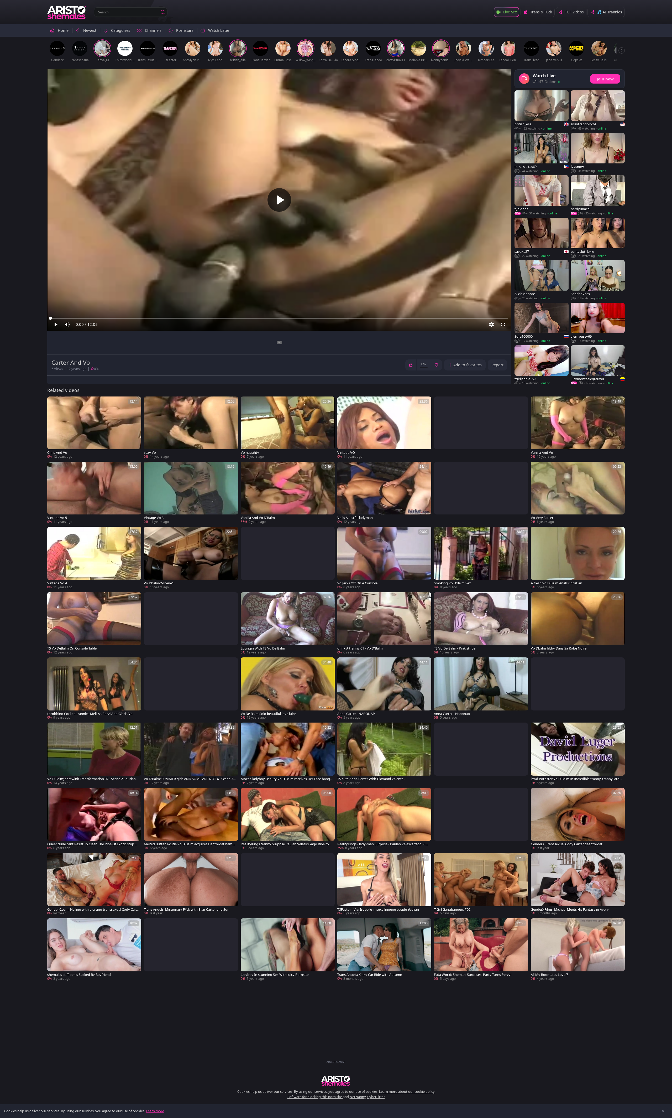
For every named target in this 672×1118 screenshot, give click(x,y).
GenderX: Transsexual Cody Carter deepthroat (566, 844)
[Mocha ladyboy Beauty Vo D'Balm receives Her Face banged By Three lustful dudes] (288, 754)
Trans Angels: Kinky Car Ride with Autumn (369, 974)
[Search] (162, 12)
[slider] (279, 318)
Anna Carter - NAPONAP (356, 713)
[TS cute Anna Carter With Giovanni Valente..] (384, 754)
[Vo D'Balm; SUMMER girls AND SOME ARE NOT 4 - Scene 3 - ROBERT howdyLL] (191, 754)
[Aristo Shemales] (67, 12)
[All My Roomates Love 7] (578, 949)
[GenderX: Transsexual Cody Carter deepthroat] (578, 819)
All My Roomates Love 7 (549, 974)
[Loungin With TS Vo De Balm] (288, 623)
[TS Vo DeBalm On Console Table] (94, 623)
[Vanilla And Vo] (578, 427)
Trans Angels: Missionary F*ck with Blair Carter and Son (186, 909)
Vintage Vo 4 (57, 583)
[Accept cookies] (663, 1111)
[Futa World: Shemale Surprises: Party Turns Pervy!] (481, 949)
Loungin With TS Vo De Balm (263, 648)
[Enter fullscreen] (503, 324)
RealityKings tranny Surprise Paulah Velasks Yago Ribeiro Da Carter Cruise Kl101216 (286, 844)
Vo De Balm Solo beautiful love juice (268, 713)
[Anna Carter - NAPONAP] (384, 688)
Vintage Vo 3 (154, 517)
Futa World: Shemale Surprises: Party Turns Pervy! (472, 974)
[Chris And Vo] (94, 427)
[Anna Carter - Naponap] (481, 688)
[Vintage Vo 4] (94, 558)
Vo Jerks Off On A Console (357, 583)
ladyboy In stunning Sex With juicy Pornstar (275, 974)
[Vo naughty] (288, 427)
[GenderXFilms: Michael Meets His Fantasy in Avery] (578, 884)
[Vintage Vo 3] (191, 493)
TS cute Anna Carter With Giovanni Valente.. (371, 779)
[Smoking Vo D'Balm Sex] (481, 558)
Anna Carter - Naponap (452, 713)
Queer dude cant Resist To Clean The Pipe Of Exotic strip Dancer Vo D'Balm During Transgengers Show (93, 844)
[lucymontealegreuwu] (598, 365)
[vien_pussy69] (598, 323)
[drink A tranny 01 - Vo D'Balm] (384, 623)
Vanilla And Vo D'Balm (258, 517)
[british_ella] (541, 110)
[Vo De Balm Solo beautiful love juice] (288, 688)
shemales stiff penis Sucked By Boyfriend (79, 974)
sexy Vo (150, 452)
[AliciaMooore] (541, 280)
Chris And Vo (57, 452)
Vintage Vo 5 (57, 517)
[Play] (279, 200)
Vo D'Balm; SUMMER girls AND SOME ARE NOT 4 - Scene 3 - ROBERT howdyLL (189, 779)
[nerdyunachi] (598, 195)
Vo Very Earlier (542, 517)
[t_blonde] (541, 195)
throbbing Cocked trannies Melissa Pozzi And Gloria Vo (90, 713)
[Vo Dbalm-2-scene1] (191, 558)
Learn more (155, 1111)
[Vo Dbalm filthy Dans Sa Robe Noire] (578, 623)
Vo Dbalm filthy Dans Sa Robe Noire (558, 648)
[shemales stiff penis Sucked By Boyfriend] (94, 949)
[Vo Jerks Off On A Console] (384, 558)
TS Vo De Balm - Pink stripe (454, 648)
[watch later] (53, 403)
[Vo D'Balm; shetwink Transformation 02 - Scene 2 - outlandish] (94, 754)
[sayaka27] (541, 238)
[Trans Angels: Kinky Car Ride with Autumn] (384, 949)
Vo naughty (250, 452)
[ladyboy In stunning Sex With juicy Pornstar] (288, 949)
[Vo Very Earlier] (578, 493)
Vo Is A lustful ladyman (355, 517)
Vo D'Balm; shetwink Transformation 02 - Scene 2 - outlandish (93, 779)
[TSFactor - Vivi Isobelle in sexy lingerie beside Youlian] (384, 884)
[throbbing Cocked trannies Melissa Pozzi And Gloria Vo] (94, 688)
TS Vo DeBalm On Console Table (72, 648)
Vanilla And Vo (542, 452)
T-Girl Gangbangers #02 (452, 909)
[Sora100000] (541, 323)
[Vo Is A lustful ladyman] (384, 493)
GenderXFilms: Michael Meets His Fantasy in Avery (570, 909)
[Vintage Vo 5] (94, 493)
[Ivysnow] (598, 153)
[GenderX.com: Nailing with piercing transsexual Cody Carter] (94, 884)
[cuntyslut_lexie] (598, 238)
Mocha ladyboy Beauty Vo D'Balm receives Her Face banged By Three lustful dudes (286, 779)
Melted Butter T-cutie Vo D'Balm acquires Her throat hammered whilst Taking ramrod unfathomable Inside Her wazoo (189, 844)
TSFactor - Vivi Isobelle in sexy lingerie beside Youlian (378, 909)
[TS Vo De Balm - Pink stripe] (481, 623)
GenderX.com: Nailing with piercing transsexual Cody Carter (93, 909)
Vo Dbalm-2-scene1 (159, 583)
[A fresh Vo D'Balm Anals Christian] (578, 558)
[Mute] (67, 324)
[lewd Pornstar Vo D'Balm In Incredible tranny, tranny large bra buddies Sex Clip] (578, 754)
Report (497, 364)
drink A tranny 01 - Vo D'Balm (360, 648)
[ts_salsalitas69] (541, 153)
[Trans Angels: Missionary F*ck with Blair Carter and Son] (191, 884)
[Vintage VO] (384, 427)
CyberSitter (376, 1096)
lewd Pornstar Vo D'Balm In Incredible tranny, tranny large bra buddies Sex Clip (576, 779)
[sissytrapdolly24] (598, 110)
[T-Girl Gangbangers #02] (481, 884)
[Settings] (491, 324)
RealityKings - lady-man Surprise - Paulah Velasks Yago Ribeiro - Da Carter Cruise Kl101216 (383, 844)
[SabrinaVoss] (598, 280)
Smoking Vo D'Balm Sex (452, 583)
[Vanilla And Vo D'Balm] (288, 493)
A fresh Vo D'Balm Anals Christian (556, 583)
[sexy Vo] (191, 427)
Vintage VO (346, 452)
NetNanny (358, 1096)
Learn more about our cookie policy (407, 1091)
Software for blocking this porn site (315, 1096)
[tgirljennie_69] (541, 365)
